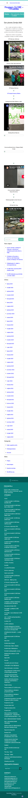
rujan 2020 (10, 425)
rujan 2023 (9, 347)
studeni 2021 (10, 396)
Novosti (9, 452)
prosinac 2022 (10, 369)
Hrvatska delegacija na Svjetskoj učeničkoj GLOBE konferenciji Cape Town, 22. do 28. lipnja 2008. (12, 628)
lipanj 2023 (10, 351)
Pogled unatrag (8, 685)
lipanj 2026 (10, 283)
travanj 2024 (10, 325)
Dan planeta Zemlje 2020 (10, 606)
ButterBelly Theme (11, 793)
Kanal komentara (11, 468)
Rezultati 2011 (7, 732)
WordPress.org (10, 472)
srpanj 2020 (10, 429)
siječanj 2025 (10, 310)
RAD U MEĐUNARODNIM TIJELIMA (12, 719)
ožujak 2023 (10, 358)
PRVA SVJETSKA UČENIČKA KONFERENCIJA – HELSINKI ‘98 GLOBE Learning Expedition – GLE (12, 714)
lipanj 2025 (10, 302)
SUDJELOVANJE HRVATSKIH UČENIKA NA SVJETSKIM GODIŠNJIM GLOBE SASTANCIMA (12, 741)
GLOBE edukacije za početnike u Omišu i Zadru (14, 274)
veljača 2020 (10, 437)
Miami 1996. (7, 657)
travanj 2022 (10, 384)
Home (7, 14)
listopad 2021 (10, 399)
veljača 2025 (10, 306)
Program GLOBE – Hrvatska (14, 8)
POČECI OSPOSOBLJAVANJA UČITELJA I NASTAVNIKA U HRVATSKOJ (11, 681)
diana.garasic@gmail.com (10, 781)
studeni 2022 (10, 373)
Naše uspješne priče (12, 445)
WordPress (14, 794)
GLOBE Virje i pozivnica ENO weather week (14, 269)
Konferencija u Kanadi (9, 643)
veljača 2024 (10, 332)
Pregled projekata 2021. (9, 708)
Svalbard (6, 745)
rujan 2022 (10, 381)
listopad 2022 (10, 377)
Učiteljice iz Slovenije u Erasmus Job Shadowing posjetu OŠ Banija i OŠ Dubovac (15, 258)
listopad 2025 (10, 298)
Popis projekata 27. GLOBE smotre (12, 687)
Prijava (8, 460)
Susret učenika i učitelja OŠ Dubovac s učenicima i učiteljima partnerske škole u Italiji (14, 250)
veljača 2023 (10, 362)
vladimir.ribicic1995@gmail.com (12, 788)
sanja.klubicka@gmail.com (10, 778)
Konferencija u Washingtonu (11, 648)
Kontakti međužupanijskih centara (12, 651)
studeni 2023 (10, 339)
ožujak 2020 (10, 433)
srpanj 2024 (10, 317)
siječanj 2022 (10, 392)
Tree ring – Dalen (8, 752)
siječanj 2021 (10, 418)
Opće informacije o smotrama (11, 668)
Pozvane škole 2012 (9, 705)
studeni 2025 (10, 295)
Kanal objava (10, 464)
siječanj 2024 (10, 336)
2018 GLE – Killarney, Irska (10, 579)
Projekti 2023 (7, 710)
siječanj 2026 (10, 291)
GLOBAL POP (7, 621)
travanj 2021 (10, 407)
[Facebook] (22, 796)
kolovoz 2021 (10, 403)
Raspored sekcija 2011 (9, 730)
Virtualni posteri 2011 (9, 761)
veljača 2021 (10, 414)
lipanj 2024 (10, 321)
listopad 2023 (10, 343)
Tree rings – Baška (8, 754)
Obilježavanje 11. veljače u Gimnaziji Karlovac (13, 264)
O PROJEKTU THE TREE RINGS (11, 665)
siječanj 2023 (10, 366)
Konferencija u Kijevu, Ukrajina (11, 645)
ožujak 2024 (10, 328)
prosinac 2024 (10, 313)
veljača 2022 (10, 388)
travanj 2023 (10, 354)
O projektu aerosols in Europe (11, 663)
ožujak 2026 (10, 287)
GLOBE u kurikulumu (9, 623)
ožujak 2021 (10, 410)
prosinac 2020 (10, 422)
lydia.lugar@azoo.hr (9, 784)
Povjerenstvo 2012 (8, 702)
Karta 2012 (6, 640)
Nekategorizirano (11, 448)
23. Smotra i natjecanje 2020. (11, 582)
